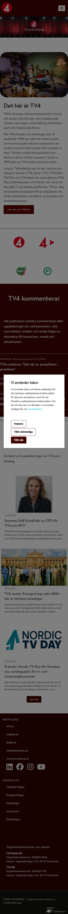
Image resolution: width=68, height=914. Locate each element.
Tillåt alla (18, 440)
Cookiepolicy (35, 409)
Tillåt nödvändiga (23, 432)
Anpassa (18, 423)
